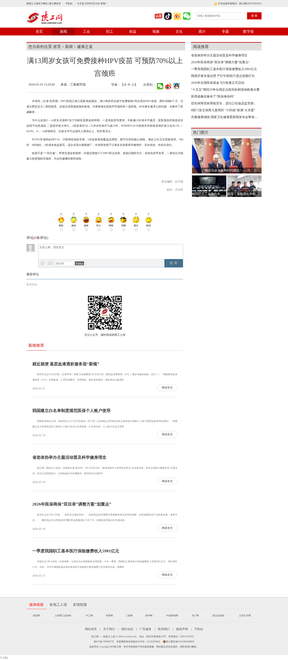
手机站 (68, 3)
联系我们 (164, 629)
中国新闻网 (172, 615)
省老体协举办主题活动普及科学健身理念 (69, 457)
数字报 (248, 31)
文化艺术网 (245, 615)
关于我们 (109, 629)
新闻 (63, 31)
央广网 (195, 615)
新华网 (148, 615)
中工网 (89, 615)
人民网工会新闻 (63, 615)
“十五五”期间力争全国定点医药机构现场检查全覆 (225, 89)
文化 (179, 31)
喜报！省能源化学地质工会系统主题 (244, 194)
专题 (225, 31)
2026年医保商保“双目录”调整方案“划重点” (71, 504)
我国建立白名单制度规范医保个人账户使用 (71, 410)
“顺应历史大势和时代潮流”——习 (227, 170)
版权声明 (182, 629)
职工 (109, 31)
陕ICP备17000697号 (104, 641)
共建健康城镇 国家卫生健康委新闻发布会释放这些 (225, 117)
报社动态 (127, 629)
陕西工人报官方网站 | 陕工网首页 (43, 3)
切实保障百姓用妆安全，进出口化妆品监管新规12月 (225, 103)
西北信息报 (218, 615)
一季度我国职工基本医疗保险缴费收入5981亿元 (75, 551)
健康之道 (85, 46)
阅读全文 (167, 387)
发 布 (174, 263)
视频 (155, 31)
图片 (202, 31)
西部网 (36, 615)
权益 (132, 31)
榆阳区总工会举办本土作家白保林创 (209, 194)
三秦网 (129, 615)
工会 (86, 31)
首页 (39, 31)
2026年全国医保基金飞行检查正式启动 (217, 82)
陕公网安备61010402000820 (180, 641)
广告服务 (145, 629)
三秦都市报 (78, 84)
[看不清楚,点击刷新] (79, 263)
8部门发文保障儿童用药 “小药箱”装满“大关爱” (223, 110)
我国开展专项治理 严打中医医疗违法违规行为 (222, 76)
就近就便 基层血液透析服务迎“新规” (65, 364)
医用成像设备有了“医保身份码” (213, 96)
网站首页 (91, 629)
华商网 (109, 615)
